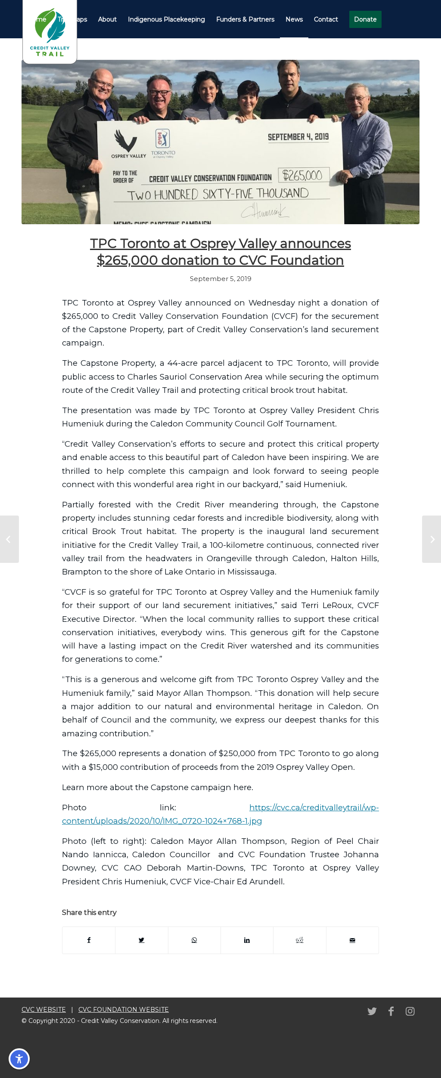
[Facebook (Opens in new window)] (391, 1011)
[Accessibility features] (19, 1058)
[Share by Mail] (352, 940)
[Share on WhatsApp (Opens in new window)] (194, 940)
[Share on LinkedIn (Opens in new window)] (247, 940)
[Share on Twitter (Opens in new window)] (141, 940)
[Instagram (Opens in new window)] (410, 1011)
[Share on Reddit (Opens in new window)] (299, 940)
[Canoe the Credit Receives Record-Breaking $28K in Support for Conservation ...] (431, 539)
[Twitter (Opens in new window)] (372, 1011)
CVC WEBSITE (44, 1009)
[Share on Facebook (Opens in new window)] (88, 940)
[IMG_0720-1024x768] (220, 142)
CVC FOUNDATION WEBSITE (123, 1009)
